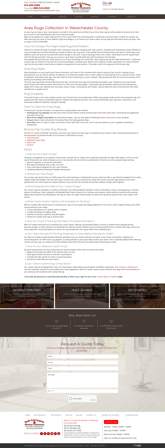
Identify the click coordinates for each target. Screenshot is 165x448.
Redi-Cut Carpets (33, 133)
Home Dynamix (33, 138)
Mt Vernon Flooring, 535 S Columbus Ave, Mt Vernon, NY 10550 (72, 428)
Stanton (30, 145)
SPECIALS (94, 17)
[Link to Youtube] (51, 433)
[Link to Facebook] (41, 433)
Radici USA (31, 142)
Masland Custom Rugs (36, 140)
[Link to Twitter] (45, 433)
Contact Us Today (111, 422)
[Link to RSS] (48, 433)
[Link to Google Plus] (55, 433)
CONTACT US (131, 17)
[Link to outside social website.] (58, 433)
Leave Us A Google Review (113, 9)
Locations (112, 17)
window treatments (107, 117)
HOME (30, 17)
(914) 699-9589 (70, 423)
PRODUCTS (45, 17)
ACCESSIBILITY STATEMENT (98, 445)
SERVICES (62, 17)
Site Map (87, 445)
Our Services (27, 299)
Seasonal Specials (82, 299)
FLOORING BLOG (131, 415)
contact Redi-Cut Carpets (107, 276)
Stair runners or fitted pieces (126, 267)
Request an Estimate (137, 299)
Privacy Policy (79, 445)
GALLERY (78, 17)
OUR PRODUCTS (40, 415)
